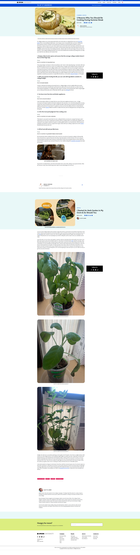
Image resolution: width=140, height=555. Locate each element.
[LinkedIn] (89, 22)
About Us (61, 537)
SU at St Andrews (44, 5)
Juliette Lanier (83, 218)
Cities (61, 542)
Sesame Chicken (74, 73)
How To (47, 478)
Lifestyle (109, 2)
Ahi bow (68, 90)
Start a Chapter (84, 537)
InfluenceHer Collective (75, 538)
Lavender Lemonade (75, 141)
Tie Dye (82, 123)
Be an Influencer (84, 538)
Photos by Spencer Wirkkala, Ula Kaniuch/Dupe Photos (55, 227)
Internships (95, 538)
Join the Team (95, 537)
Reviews (114, 2)
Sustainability (59, 478)
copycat (47, 107)
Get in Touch (95, 535)
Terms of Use (62, 539)
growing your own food (64, 468)
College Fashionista (74, 537)
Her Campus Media (63, 535)
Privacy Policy (62, 538)
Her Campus (73, 535)
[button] (122, 2)
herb (40, 234)
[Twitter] (87, 22)
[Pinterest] (86, 22)
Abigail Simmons (83, 25)
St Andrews (79, 15)
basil (72, 240)
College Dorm (41, 478)
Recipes (99, 2)
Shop (60, 541)
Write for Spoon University (86, 535)
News (104, 2)
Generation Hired (74, 539)
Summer (53, 478)
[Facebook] (84, 22)
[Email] (91, 22)
